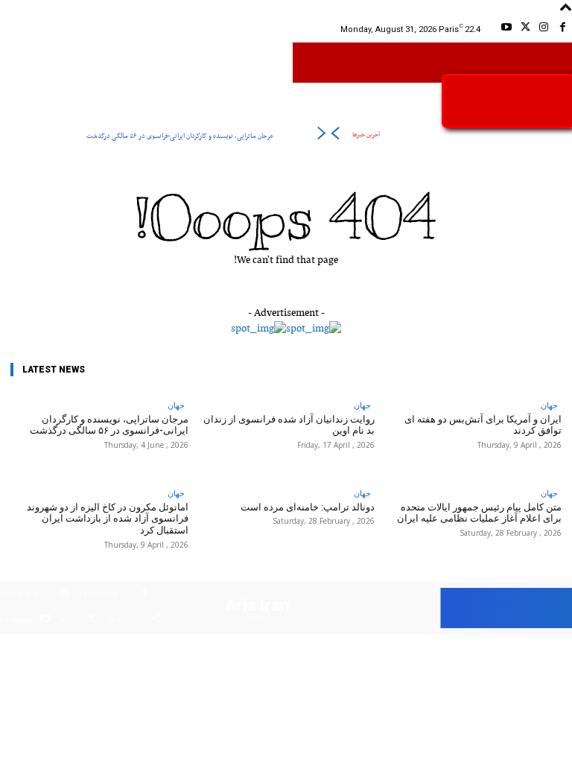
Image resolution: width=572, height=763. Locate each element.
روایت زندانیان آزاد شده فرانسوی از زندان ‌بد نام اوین (289, 425)
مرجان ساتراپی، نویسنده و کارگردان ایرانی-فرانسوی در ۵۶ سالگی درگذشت (179, 136)
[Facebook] (562, 29)
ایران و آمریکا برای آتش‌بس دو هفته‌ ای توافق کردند (483, 425)
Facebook (98, 594)
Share (117, 620)
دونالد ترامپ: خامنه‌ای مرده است (308, 507)
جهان (176, 405)
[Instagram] (544, 29)
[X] (524, 29)
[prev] (334, 136)
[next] (321, 136)
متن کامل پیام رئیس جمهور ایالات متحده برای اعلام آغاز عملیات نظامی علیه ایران (479, 513)
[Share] (155, 621)
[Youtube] (506, 29)
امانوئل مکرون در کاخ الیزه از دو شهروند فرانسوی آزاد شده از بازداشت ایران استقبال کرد (107, 518)
